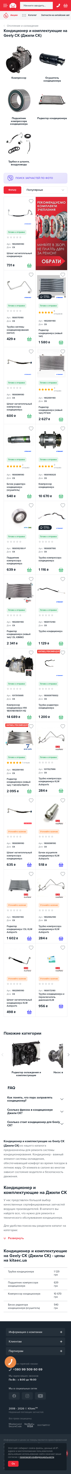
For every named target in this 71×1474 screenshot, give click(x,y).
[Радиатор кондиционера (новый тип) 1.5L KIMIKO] (20, 611)
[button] (68, 1054)
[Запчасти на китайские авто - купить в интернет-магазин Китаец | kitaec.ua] (12, 5)
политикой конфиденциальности (37, 1457)
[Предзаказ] (29, 864)
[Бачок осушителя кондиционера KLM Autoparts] (51, 832)
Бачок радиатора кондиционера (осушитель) (24, 1306)
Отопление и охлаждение (22, 25)
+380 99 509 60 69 (27, 1369)
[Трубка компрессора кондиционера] (51, 537)
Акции (14, 15)
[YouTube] (40, 1396)
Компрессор (18, 77)
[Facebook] (14, 1396)
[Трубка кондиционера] (51, 611)
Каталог (32, 15)
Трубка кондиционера (21, 1271)
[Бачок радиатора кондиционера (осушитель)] (20, 462)
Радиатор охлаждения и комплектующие (26, 1074)
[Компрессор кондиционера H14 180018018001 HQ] (20, 685)
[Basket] (65, 5)
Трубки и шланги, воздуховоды (18, 163)
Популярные (35, 190)
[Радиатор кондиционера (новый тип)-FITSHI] (51, 385)
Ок (13, 1463)
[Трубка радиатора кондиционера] (51, 685)
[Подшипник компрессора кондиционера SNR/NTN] (20, 537)
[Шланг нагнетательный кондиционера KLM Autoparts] (20, 980)
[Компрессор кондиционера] (51, 462)
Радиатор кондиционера (52, 118)
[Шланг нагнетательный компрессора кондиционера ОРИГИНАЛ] (20, 832)
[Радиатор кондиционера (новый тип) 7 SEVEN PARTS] (20, 759)
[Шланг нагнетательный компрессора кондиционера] (20, 385)
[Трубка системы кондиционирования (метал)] (20, 308)
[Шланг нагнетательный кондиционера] (20, 233)
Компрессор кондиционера (24, 1293)
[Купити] (29, 265)
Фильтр (12, 189)
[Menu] (5, 5)
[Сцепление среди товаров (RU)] (51, 233)
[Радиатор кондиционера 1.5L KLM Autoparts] (20, 906)
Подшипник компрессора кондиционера (19, 121)
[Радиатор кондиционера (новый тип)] (51, 308)
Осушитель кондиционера (52, 79)
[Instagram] (27, 1396)
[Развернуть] (14, 1238)
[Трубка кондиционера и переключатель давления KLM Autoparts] (51, 980)
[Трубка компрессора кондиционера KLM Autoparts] (51, 759)
